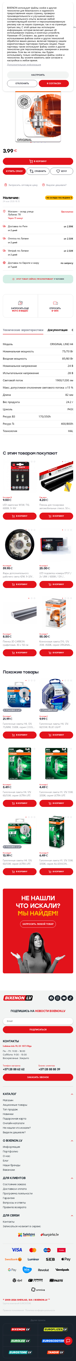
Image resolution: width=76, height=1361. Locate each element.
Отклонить (22, 83)
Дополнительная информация (24, 64)
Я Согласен (54, 83)
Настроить (38, 75)
